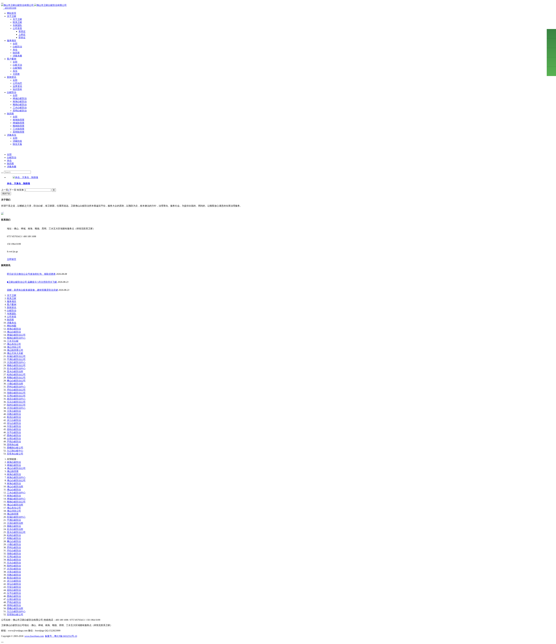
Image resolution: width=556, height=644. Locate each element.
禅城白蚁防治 (20, 98)
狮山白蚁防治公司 (16, 380)
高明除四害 (18, 132)
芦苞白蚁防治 (14, 441)
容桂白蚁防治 (14, 429)
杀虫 (15, 49)
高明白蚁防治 (20, 110)
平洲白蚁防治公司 (16, 359)
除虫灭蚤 (17, 144)
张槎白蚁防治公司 (16, 393)
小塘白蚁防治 (14, 544)
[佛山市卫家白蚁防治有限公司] (278, 5)
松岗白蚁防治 (14, 535)
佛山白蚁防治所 (15, 486)
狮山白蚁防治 (14, 541)
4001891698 (9, 8)
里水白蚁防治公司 (16, 532)
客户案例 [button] (11, 59)
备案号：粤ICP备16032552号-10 (61, 636)
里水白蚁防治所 (15, 371)
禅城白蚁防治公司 (16, 335)
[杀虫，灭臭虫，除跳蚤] (25, 177)
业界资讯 (17, 86)
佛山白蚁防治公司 (16, 468)
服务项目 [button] (11, 40)
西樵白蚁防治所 (15, 608)
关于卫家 (17, 19)
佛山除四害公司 (15, 350)
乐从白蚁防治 (14, 562)
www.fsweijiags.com (34, 636)
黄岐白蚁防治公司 (16, 365)
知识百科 (17, 89)
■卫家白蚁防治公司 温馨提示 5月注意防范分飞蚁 (32, 282)
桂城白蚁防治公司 (16, 356)
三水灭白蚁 (13, 341)
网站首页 (11, 13)
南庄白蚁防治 (14, 559)
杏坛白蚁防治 (14, 423)
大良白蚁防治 (14, 411)
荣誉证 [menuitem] (22, 37)
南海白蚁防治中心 (16, 477)
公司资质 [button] (17, 28)
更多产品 (6, 193)
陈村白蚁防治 (14, 565)
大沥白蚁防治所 (15, 523)
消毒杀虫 (11, 322)
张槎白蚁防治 (14, 553)
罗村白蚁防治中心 (16, 386)
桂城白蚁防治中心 (16, 517)
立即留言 (11, 259)
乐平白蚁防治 (14, 432)
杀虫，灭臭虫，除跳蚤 (18, 183)
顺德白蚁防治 (20, 104)
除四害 (16, 53)
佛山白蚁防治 (14, 332)
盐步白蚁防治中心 (16, 368)
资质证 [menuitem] (22, 31)
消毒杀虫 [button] (11, 135)
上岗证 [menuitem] (22, 34)
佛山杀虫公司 (14, 344)
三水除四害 (18, 129)
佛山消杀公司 (14, 347)
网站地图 (11, 326)
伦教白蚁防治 (14, 414)
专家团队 (17, 25)
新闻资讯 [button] (11, 77)
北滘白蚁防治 (14, 569)
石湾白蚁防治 (14, 556)
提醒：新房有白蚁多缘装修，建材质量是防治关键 (32, 290)
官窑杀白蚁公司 (15, 453)
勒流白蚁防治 (14, 417)
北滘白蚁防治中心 (16, 408)
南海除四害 (18, 120)
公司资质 (11, 316)
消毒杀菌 (17, 56)
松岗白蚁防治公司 (16, 374)
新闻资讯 (11, 307)
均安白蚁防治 (14, 426)
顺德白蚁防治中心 (16, 338)
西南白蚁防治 (14, 435)
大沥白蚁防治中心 (16, 362)
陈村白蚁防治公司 (16, 405)
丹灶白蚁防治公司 (16, 390)
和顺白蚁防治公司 (16, 377)
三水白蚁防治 (20, 107)
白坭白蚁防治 (14, 438)
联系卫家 (17, 22)
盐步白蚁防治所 (15, 529)
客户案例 (11, 304)
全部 (15, 43)
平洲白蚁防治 (14, 520)
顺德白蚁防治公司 (16, 502)
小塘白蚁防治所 (15, 383)
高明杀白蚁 (13, 444)
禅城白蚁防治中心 (16, 498)
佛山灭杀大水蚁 (15, 353)
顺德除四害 (18, 126)
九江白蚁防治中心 (16, 611)
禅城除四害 (18, 123)
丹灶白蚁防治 (14, 550)
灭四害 (16, 74)
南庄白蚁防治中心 (16, 399)
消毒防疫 (17, 141)
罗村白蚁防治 (14, 547)
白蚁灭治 (17, 65)
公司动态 (17, 83)
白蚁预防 (17, 68)
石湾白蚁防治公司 (16, 396)
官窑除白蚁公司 (15, 614)
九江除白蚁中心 (15, 450)
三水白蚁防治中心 (16, 492)
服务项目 (11, 301)
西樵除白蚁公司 (15, 447)
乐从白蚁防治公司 (16, 402)
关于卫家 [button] (11, 16)
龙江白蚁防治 (14, 420)
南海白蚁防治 (20, 101)
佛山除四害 (13, 471)
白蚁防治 (17, 46)
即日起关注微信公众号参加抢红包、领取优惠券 (31, 274)
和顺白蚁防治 (14, 538)
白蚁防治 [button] (11, 92)
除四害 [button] (10, 113)
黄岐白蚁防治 (14, 526)
